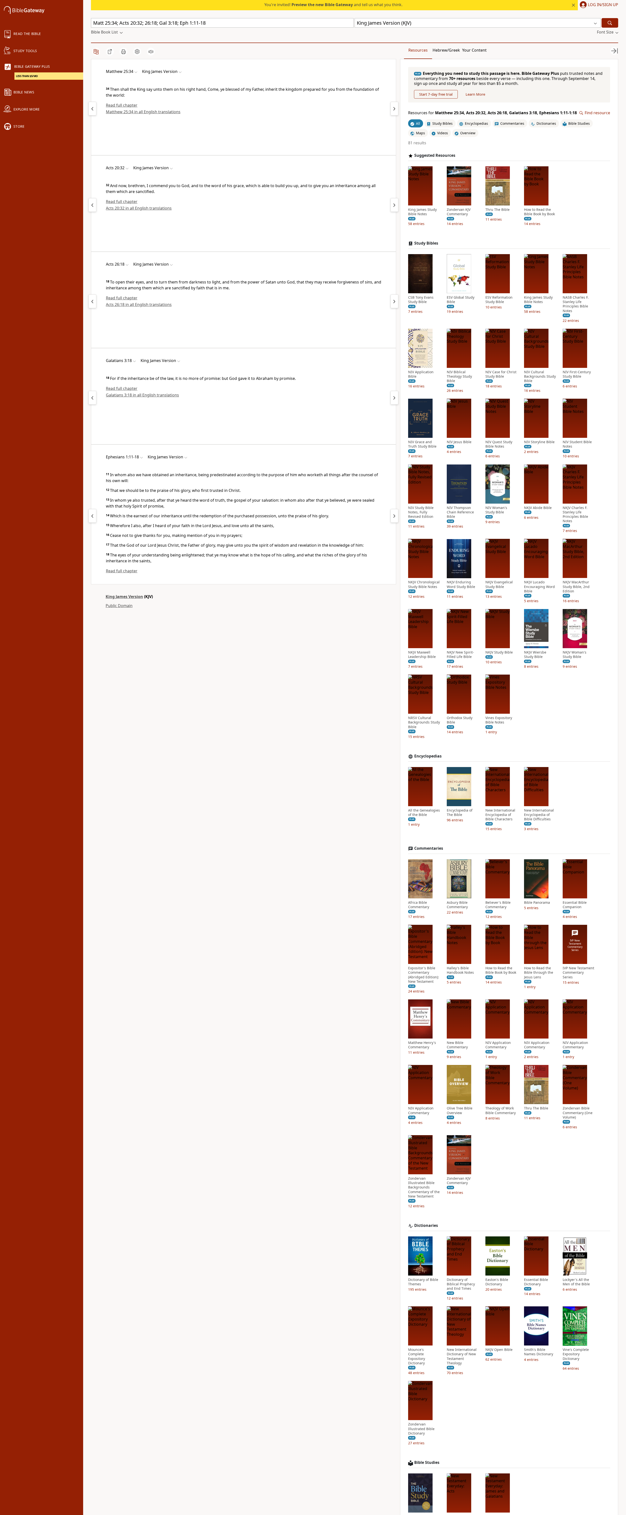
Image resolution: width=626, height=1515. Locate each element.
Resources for (492, 113)
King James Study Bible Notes (422, 211)
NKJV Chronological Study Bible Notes (424, 584)
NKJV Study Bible (499, 652)
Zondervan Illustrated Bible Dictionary (421, 1428)
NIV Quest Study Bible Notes (498, 444)
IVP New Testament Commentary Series (578, 972)
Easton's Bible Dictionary (496, 1282)
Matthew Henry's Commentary (422, 1044)
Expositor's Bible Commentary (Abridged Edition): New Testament (423, 975)
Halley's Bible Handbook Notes (460, 970)
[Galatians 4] (394, 398)
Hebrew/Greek (446, 50)
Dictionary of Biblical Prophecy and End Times (461, 1284)
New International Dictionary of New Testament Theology (462, 1357)
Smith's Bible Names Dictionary (538, 1352)
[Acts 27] (394, 301)
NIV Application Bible (421, 374)
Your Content (474, 50)
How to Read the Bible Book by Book (539, 211)
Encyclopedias (428, 756)
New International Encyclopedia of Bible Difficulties (539, 814)
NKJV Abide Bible (538, 508)
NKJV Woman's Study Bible (574, 654)
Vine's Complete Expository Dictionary (576, 1354)
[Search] (610, 23)
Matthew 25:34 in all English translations (143, 111)
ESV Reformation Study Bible (499, 299)
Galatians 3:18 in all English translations (142, 395)
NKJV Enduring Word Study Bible (461, 584)
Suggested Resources (434, 155)
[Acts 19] (92, 205)
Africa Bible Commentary (418, 904)
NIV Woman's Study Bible (496, 510)
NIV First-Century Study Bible (577, 374)
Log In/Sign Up (603, 4)
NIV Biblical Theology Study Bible (459, 376)
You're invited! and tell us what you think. (333, 4)
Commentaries (428, 848)
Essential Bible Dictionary (536, 1282)
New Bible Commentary (457, 1044)
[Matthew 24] (92, 108)
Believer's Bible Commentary (498, 904)
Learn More (475, 94)
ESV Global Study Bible (460, 299)
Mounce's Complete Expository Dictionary (416, 1357)
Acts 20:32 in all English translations (139, 208)
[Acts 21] (394, 205)
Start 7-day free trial (436, 94)
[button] (598, 5)
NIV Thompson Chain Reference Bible (460, 512)
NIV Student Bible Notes (577, 444)
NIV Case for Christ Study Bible (500, 374)
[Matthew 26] (394, 108)
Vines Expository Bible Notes (498, 720)
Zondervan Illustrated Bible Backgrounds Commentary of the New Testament (424, 1187)
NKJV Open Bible (499, 1350)
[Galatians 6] (92, 516)
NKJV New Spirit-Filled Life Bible (460, 654)
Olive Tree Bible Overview (459, 1110)
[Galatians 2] (92, 398)
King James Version (124, 596)
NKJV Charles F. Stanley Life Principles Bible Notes (575, 514)
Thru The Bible (497, 209)
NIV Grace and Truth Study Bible (422, 444)
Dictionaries (426, 1225)
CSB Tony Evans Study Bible (421, 299)
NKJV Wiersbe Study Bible (535, 654)
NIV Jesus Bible (459, 442)
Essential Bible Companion (575, 904)
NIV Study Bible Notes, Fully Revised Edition (421, 512)
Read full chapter (121, 105)
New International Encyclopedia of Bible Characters (500, 814)
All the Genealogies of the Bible (424, 812)
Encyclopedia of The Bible (459, 812)
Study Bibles (426, 243)
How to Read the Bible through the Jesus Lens (538, 972)
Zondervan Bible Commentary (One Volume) (577, 1112)
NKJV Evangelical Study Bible (499, 584)
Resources (418, 50)
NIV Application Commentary (498, 1044)
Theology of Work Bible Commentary (500, 1110)
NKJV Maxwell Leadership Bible (422, 654)
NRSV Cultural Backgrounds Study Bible (424, 722)
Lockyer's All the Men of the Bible (576, 1282)
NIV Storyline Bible (539, 442)
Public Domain (119, 605)
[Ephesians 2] (394, 516)
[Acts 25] (92, 301)
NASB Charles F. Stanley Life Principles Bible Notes (576, 304)
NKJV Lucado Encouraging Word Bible (539, 586)
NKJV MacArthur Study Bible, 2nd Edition (576, 586)
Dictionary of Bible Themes (423, 1282)
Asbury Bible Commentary (457, 904)
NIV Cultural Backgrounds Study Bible (540, 376)
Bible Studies (426, 1462)
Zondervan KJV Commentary (458, 211)
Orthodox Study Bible (459, 720)
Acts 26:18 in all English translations (139, 304)
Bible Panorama (537, 902)
